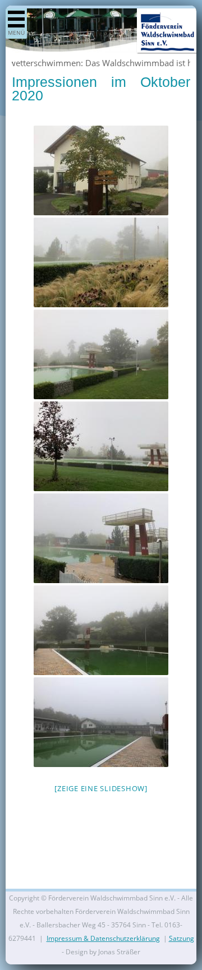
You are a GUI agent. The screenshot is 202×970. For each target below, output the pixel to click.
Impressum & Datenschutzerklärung (103, 938)
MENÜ (16, 32)
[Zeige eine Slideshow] (101, 788)
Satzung (181, 938)
